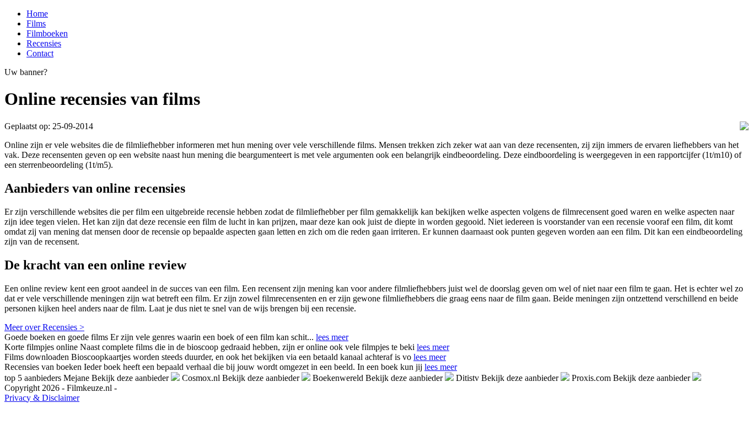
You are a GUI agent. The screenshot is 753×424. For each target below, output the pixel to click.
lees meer (332, 337)
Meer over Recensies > (44, 327)
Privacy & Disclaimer (41, 397)
